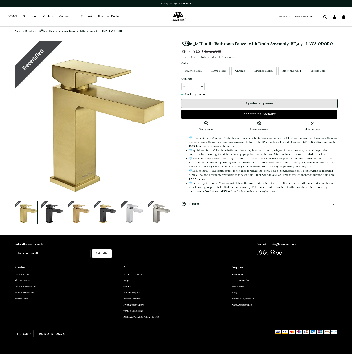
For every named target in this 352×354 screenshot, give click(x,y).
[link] (67, 17)
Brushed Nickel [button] (263, 71)
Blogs (126, 280)
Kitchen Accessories (24, 292)
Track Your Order (240, 280)
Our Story (128, 286)
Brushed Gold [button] (193, 71)
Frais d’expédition (207, 57)
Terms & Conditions (133, 311)
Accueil (18, 31)
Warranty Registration (243, 298)
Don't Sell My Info (132, 292)
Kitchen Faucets (22, 280)
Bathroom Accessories (25, 286)
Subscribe (102, 253)
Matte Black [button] (218, 71)
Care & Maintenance (242, 305)
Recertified (30, 31)
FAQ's (235, 292)
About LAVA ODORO (133, 274)
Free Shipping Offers (133, 305)
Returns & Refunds (132, 298)
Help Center (238, 286)
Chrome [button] (240, 71)
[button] (324, 16)
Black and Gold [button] (291, 71)
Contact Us (237, 274)
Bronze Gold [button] (318, 71)
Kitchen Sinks (21, 298)
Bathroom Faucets (23, 274)
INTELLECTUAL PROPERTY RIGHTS (141, 317)
